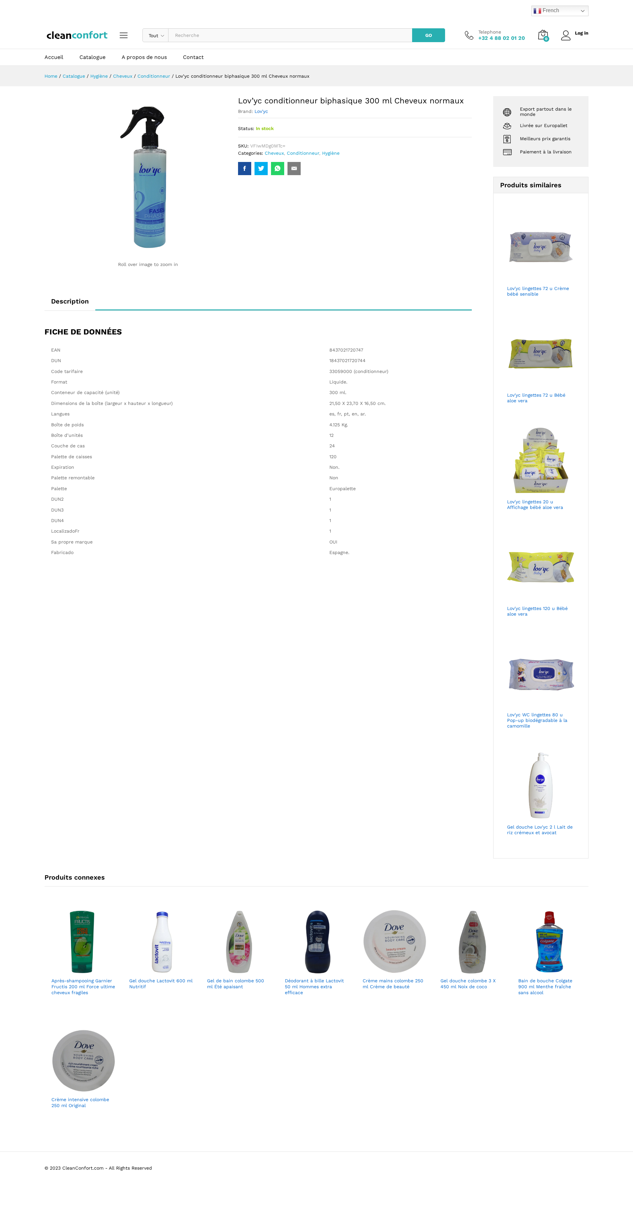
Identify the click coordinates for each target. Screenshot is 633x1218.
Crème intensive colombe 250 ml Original (80, 1102)
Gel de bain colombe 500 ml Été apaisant (235, 983)
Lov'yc (261, 111)
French (550, 10)
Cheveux (274, 153)
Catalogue (92, 57)
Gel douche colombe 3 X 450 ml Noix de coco (468, 983)
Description (70, 301)
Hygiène (331, 153)
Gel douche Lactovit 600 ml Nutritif (161, 983)
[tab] (70, 304)
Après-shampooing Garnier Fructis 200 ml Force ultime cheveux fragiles (83, 986)
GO (428, 35)
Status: (246, 128)
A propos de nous (144, 57)
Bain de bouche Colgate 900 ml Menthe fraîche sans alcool (545, 986)
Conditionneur (303, 153)
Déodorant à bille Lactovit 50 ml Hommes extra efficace (314, 986)
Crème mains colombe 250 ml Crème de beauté (393, 983)
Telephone (489, 32)
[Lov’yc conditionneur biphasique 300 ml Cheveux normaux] (244, 168)
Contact (193, 57)
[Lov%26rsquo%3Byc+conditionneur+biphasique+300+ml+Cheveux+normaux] (261, 168)
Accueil (54, 57)
